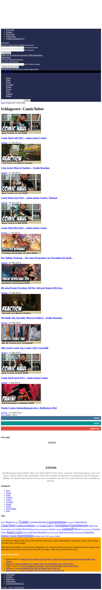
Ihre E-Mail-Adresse (32, 64)
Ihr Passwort (29, 50)
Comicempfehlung (57, 521)
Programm (27, 532)
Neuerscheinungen (86, 529)
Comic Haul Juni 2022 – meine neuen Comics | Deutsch (29, 198)
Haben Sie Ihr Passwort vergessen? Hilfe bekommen (21, 55)
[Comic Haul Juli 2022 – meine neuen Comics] (21, 133)
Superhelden (25, 535)
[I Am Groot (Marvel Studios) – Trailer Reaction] (21, 163)
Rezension (42, 532)
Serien (8, 82)
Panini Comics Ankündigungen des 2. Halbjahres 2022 (29, 408)
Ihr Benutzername (31, 47)
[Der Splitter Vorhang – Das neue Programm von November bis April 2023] (21, 253)
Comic (24, 522)
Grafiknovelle (10, 529)
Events (8, 89)
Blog (8, 491)
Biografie (15, 522)
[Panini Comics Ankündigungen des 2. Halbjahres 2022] (21, 403)
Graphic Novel (21, 529)
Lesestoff (9, 85)
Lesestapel (59, 529)
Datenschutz (11, 36)
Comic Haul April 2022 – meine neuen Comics (24, 378)
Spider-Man (89, 532)
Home (8, 78)
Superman (37, 536)
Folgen (96, 418)
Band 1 (3, 522)
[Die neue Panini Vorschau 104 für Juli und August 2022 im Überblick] (21, 283)
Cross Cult (46, 525)
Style (8, 91)
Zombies (57, 536)
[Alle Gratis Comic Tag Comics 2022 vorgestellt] (21, 343)
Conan (37, 526)
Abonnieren (94, 428)
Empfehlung (62, 525)
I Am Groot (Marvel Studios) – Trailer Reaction (25, 168)
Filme (8, 80)
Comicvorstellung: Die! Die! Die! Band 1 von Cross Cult (37, 568)
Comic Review (80, 522)
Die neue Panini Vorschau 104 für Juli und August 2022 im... (32, 288)
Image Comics (45, 529)
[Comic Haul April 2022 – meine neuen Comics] (21, 373)
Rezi (61, 532)
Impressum (10, 34)
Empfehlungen (79, 525)
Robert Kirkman (69, 532)
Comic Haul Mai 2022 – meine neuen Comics (24, 228)
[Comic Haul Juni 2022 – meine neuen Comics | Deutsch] (21, 193)
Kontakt (9, 32)
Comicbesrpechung (37, 522)
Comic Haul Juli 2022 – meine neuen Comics (24, 138)
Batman (9, 522)
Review (33, 532)
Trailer (43, 536)
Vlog (46, 536)
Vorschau (51, 536)
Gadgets (9, 94)
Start (3, 103)
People (8, 96)
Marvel (77, 529)
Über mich (10, 30)
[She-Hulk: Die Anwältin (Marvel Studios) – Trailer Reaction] (21, 313)
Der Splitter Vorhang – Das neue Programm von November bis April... (37, 258)
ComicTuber (8, 525)
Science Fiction (79, 532)
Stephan (4, 143)
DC (53, 526)
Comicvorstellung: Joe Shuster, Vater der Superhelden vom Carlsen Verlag (44, 564)
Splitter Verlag (9, 535)
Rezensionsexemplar (53, 532)
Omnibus (3, 532)
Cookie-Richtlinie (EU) (15, 39)
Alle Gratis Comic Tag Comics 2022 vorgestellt (24, 348)
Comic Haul (70, 522)
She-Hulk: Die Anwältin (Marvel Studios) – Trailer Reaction (31, 318)
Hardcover (31, 529)
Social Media (11, 509)
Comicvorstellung (25, 525)
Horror (38, 529)
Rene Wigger (11, 570)
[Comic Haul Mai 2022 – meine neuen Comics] (21, 223)
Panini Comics (15, 532)
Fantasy (91, 526)
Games (8, 87)
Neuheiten (96, 529)
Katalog (52, 529)
